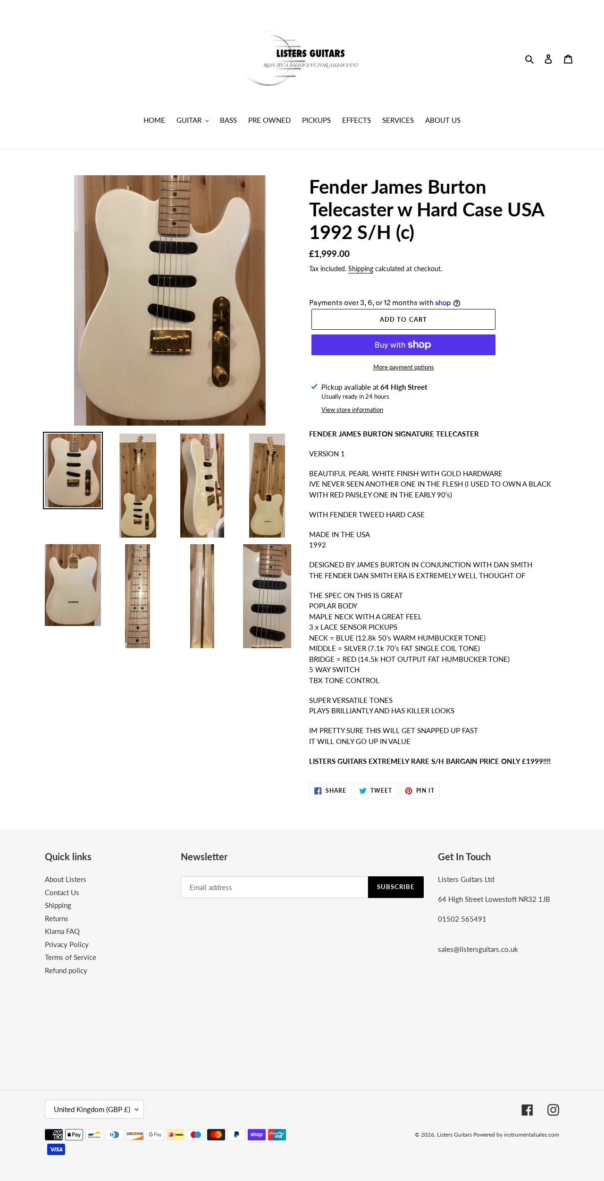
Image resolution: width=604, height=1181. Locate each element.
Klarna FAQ (62, 931)
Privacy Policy (67, 944)
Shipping (360, 269)
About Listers (65, 879)
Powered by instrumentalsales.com (516, 1134)
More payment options (403, 367)
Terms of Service (70, 957)
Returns (56, 918)
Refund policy (66, 970)
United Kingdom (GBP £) (92, 1109)
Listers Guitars (455, 1134)
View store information (352, 409)
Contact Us (62, 892)
